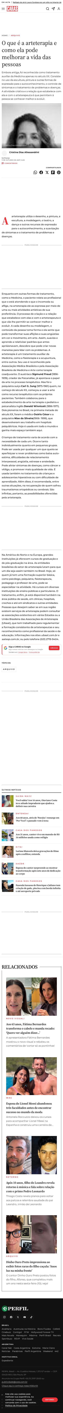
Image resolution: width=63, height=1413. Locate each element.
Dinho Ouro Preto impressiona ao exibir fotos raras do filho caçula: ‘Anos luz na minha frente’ (31, 1266)
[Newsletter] (53, 8)
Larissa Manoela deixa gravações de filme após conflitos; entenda (37, 853)
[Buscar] (47, 8)
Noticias (6, 1351)
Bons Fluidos (44, 1329)
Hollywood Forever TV (42, 1332)
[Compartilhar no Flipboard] (52, 172)
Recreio (57, 1335)
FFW (26, 1332)
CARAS (56, 1329)
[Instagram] (4, 1317)
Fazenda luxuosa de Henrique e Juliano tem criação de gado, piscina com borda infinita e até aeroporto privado (38, 888)
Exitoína (36, 1348)
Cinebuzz (6, 1332)
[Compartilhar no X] (47, 172)
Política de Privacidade (16, 1405)
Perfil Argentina (33, 1351)
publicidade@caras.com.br (14, 1382)
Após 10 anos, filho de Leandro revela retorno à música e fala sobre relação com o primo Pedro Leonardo (30, 1187)
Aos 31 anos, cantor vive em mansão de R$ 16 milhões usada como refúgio (37, 836)
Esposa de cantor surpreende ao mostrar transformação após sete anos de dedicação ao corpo (38, 870)
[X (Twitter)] (18, 1317)
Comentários (11, 163)
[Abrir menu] (4, 9)
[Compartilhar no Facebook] (41, 172)
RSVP (17, 1338)
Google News (22, 652)
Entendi (49, 1400)
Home (5, 35)
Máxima (33, 1335)
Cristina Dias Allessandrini (24, 152)
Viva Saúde (27, 1338)
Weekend (48, 1351)
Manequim (21, 1335)
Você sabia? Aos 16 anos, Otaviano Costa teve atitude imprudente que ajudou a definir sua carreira (36, 803)
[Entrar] (58, 8)
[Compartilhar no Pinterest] (58, 172)
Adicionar (54, 648)
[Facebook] (11, 1317)
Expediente (7, 1360)
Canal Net (7, 1348)
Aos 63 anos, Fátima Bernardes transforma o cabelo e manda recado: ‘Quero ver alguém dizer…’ (30, 1028)
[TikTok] (31, 1317)
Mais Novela (8, 1335)
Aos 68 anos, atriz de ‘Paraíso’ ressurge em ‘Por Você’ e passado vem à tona (37, 819)
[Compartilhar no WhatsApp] (35, 172)
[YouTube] (24, 1317)
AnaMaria (6, 1329)
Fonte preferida (34, 652)
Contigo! (17, 1332)
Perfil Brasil (45, 1335)
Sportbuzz (7, 1338)
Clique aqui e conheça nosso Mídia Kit (20, 1385)
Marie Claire (48, 1348)
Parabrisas (17, 1351)
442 (56, 1351)
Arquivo (15, 35)
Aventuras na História (24, 1329)
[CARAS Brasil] (12, 9)
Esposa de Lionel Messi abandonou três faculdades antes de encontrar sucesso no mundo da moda (29, 1107)
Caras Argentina (22, 1348)
